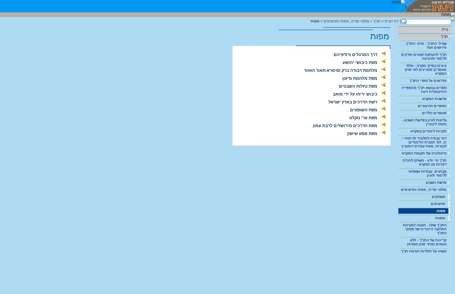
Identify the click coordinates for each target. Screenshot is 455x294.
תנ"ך (444, 36)
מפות (441, 211)
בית (445, 29)
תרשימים (438, 204)
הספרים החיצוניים (432, 106)
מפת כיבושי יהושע (360, 62)
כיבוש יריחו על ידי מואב (355, 94)
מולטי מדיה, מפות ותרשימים (424, 189)
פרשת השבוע (436, 182)
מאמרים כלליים (434, 113)
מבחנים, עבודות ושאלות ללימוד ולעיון (428, 173)
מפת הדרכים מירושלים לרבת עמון (345, 125)
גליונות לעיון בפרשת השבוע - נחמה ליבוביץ (424, 122)
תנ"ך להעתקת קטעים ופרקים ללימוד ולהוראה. (424, 56)
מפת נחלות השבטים (358, 86)
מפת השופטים (363, 110)
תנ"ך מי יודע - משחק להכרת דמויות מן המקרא (425, 162)
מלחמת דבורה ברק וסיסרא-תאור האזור (340, 70)
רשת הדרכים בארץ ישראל (352, 102)
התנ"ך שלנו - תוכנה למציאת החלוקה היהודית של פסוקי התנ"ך (425, 229)
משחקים (438, 197)
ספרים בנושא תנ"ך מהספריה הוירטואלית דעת (424, 90)
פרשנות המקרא (434, 99)
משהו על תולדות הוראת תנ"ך (424, 251)
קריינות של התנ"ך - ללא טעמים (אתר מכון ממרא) (427, 242)
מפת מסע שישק (362, 133)
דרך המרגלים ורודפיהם (355, 54)
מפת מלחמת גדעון (359, 78)
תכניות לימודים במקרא (429, 131)
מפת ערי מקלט (363, 118)
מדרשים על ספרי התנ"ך (428, 80)
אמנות (440, 218)
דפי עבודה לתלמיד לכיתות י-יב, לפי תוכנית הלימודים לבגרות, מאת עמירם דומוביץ (424, 142)
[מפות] (398, 6)
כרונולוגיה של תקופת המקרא (424, 153)
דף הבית (391, 21)
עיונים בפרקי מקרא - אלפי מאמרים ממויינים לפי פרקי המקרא (425, 69)
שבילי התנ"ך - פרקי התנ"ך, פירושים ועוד (426, 45)
